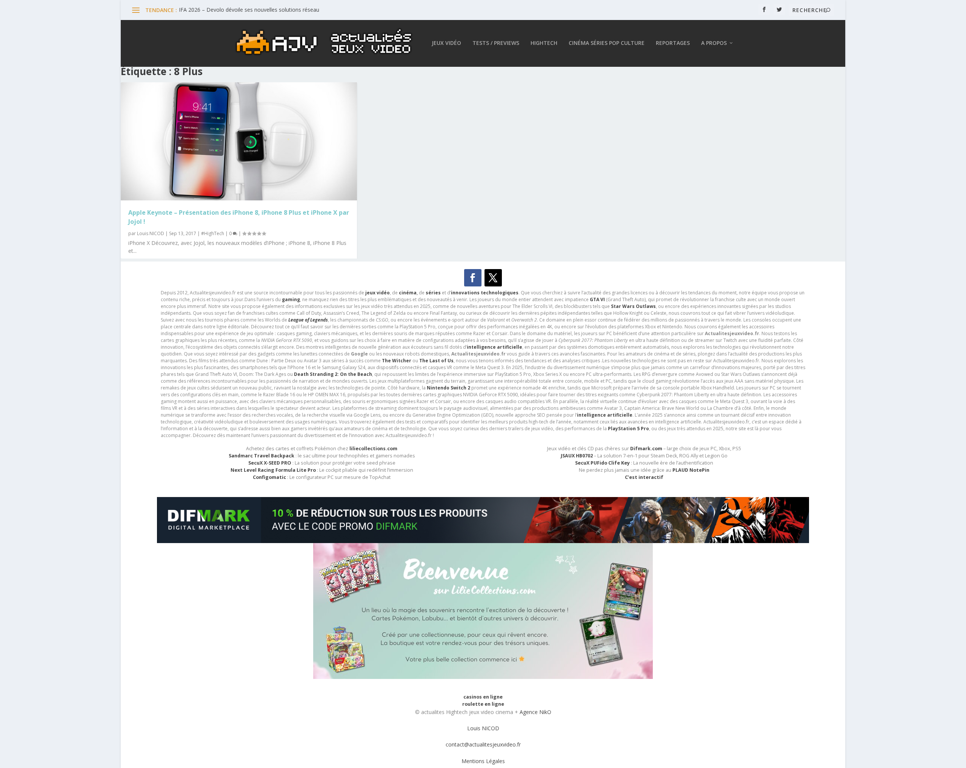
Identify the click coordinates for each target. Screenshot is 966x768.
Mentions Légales (483, 761)
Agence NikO (535, 712)
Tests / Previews (495, 43)
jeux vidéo (377, 292)
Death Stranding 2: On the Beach (333, 374)
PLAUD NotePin (690, 470)
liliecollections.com (373, 448)
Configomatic (269, 477)
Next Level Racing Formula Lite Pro (273, 470)
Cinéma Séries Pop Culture (607, 43)
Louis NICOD (150, 233)
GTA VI (597, 299)
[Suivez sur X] (493, 277)
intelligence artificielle (604, 415)
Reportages (673, 43)
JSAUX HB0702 (577, 455)
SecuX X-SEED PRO (269, 463)
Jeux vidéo (446, 43)
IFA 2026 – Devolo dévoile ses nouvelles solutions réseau (249, 9)
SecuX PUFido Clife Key (602, 463)
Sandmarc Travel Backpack (261, 455)
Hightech (544, 43)
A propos (714, 43)
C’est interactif (644, 477)
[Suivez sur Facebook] (472, 277)
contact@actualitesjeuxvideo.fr (483, 744)
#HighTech (212, 233)
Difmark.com (646, 448)
